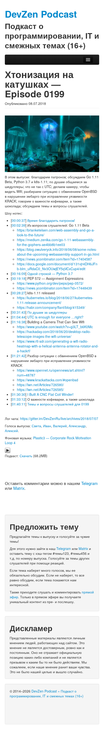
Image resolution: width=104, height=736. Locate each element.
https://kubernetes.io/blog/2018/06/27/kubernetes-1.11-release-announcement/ (55, 300)
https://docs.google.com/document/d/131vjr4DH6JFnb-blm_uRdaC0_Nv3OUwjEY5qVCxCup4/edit (57, 266)
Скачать (26, 455)
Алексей (11, 430)
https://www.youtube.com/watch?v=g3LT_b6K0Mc (55, 326)
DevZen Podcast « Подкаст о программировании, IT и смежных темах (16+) (46, 693)
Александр (77, 425)
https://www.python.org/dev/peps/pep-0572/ (50, 283)
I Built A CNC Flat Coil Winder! (50, 394)
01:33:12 (18, 399)
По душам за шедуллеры (47, 312)
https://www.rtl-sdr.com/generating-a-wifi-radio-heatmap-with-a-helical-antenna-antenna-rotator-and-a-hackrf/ (58, 346)
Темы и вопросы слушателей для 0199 (58, 404)
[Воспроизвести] (7, 449)
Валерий (60, 425)
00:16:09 (18, 273)
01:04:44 (18, 317)
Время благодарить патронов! (51, 220)
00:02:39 (18, 225)
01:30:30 (18, 394)
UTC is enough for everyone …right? (55, 317)
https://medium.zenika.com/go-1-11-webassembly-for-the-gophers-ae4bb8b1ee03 (55, 242)
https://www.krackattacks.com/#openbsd (47, 379)
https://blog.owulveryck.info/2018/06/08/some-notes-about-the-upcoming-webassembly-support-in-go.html (58, 252)
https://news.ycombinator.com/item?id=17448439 (54, 288)
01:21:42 (18, 355)
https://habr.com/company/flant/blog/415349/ (51, 307)
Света (36, 425)
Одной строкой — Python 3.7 (50, 273)
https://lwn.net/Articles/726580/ (40, 384)
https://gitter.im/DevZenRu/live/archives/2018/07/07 (59, 418)
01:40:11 (18, 404)
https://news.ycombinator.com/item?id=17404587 (54, 259)
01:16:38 (18, 321)
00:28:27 (18, 292)
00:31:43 (18, 312)
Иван (47, 425)
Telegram (89, 483)
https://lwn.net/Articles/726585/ (40, 389)
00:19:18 (18, 278)
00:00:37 (18, 220)
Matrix (18, 488)
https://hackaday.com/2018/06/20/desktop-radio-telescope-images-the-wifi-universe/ (54, 334)
